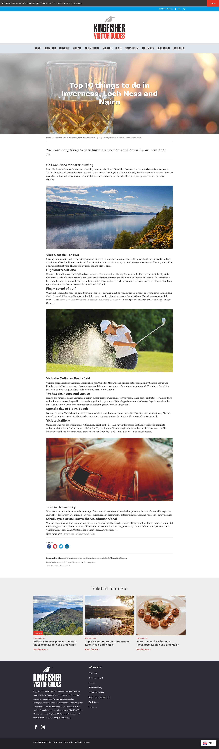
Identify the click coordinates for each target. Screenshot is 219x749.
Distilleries (54, 565)
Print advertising (95, 687)
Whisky (68, 565)
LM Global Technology (82, 742)
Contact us (93, 706)
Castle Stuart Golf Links (58, 296)
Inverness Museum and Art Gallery (106, 274)
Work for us (93, 702)
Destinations (164, 48)
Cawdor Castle (114, 262)
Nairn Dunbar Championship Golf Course (101, 299)
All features (148, 48)
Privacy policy (57, 742)
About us (92, 682)
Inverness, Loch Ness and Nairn (82, 137)
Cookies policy (68, 742)
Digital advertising (96, 692)
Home (37, 48)
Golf (61, 565)
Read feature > (40, 649)
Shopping (77, 48)
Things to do (50, 48)
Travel (118, 48)
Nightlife (107, 48)
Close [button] (213, 3)
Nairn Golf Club (67, 299)
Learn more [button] (77, 3)
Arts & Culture (92, 48)
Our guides (179, 48)
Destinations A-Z (96, 677)
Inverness (158, 172)
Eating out (64, 48)
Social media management (99, 697)
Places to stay (132, 48)
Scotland (82, 562)
